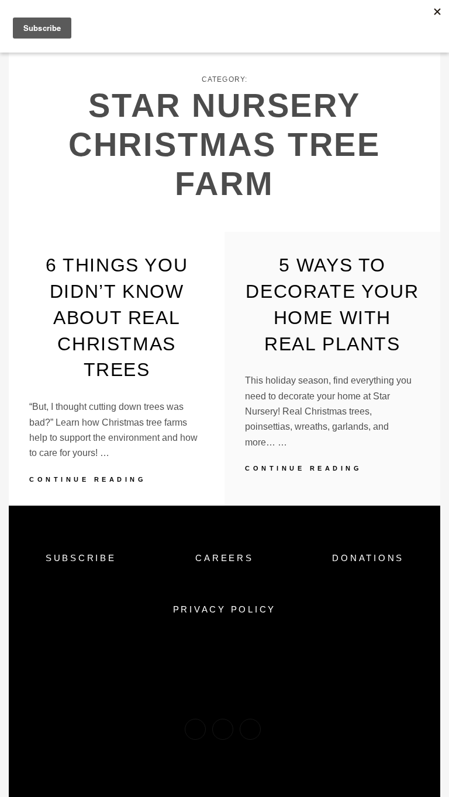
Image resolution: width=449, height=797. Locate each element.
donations (368, 558)
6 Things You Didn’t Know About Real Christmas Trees (117, 317)
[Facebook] (195, 729)
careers (224, 558)
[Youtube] (250, 729)
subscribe (81, 558)
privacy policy (225, 609)
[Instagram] (222, 729)
